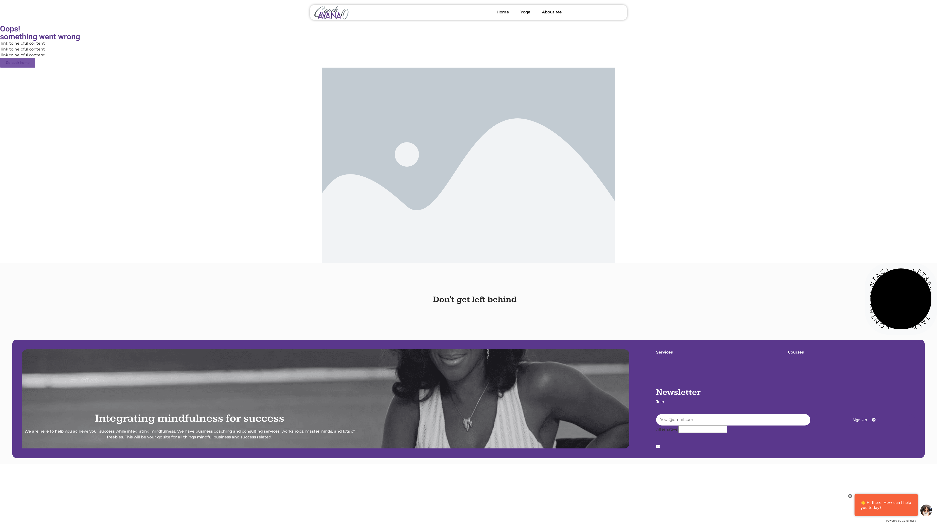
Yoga (525, 12)
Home (503, 12)
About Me (552, 12)
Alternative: (667, 429)
